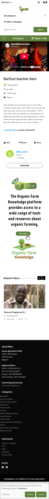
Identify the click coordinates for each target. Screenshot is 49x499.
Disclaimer (5, 452)
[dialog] (24, 491)
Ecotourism (4, 405)
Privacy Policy (7, 455)
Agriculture (4, 396)
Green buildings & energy (9, 413)
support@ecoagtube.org (11, 386)
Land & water (5, 419)
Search (40, 30)
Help (3, 449)
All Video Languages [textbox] (12, 22)
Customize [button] (6, 494)
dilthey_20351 (12, 85)
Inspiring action (5, 416)
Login (44, 38)
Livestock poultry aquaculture (11, 422)
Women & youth (6, 431)
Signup (37, 38)
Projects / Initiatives (9, 443)
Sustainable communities (9, 428)
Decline (30, 494)
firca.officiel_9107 (12, 316)
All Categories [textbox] (10, 16)
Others (2, 425)
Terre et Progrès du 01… (15, 312)
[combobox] (7, 2)
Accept (41, 494)
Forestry (3, 410)
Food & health (5, 408)
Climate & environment (8, 402)
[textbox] (7, 2)
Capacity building (6, 399)
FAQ (3, 446)
